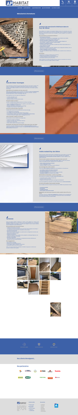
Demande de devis (39, 71)
